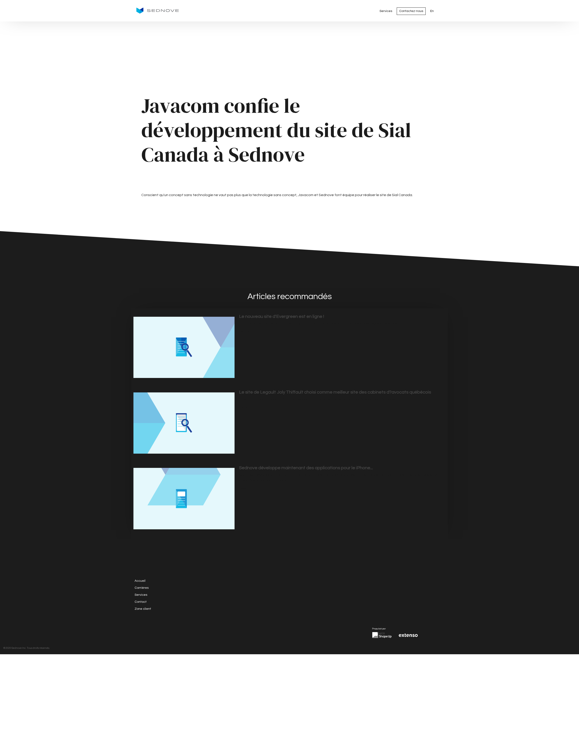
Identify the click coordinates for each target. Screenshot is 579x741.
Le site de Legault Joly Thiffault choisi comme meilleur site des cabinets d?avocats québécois (335, 392)
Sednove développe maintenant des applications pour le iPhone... (306, 468)
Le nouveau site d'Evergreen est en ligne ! (281, 316)
